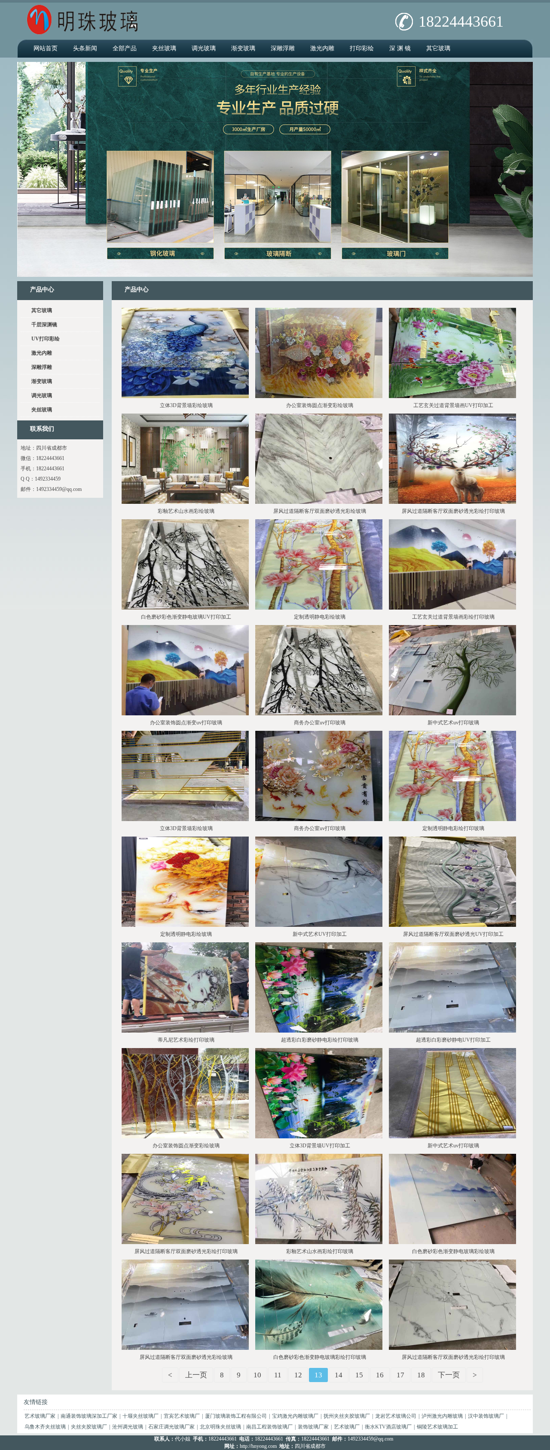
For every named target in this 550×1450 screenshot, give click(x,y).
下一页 (449, 1375)
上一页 (196, 1375)
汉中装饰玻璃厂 (486, 1416)
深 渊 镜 (400, 48)
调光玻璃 (204, 48)
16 (380, 1375)
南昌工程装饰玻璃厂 (269, 1427)
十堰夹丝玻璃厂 (140, 1416)
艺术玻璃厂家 (39, 1416)
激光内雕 (322, 48)
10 (257, 1375)
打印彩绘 (362, 48)
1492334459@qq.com (59, 489)
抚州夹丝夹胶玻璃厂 (347, 1416)
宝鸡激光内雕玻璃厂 (295, 1416)
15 (359, 1375)
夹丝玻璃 (164, 48)
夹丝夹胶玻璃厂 (89, 1427)
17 (400, 1375)
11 (277, 1375)
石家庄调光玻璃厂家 (171, 1427)
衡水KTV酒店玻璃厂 (388, 1427)
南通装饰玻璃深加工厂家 (89, 1416)
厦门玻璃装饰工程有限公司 (236, 1416)
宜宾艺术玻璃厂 (182, 1416)
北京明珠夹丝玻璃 (220, 1427)
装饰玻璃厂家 (313, 1427)
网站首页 (46, 48)
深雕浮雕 (283, 48)
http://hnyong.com (258, 1446)
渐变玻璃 (243, 48)
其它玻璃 (438, 48)
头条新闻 (85, 48)
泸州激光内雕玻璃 (442, 1416)
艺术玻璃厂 (347, 1427)
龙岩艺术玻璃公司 (395, 1416)
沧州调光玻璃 (127, 1427)
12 (298, 1375)
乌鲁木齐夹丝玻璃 (45, 1427)
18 (421, 1375)
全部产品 (125, 48)
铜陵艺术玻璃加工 (437, 1427)
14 (338, 1375)
